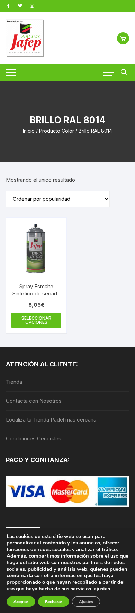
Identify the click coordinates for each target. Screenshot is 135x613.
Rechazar (53, 601)
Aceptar (21, 601)
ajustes (102, 588)
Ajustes (86, 601)
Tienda (14, 381)
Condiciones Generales (33, 438)
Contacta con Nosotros (34, 400)
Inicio (29, 131)
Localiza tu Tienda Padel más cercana (51, 419)
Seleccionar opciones (36, 320)
